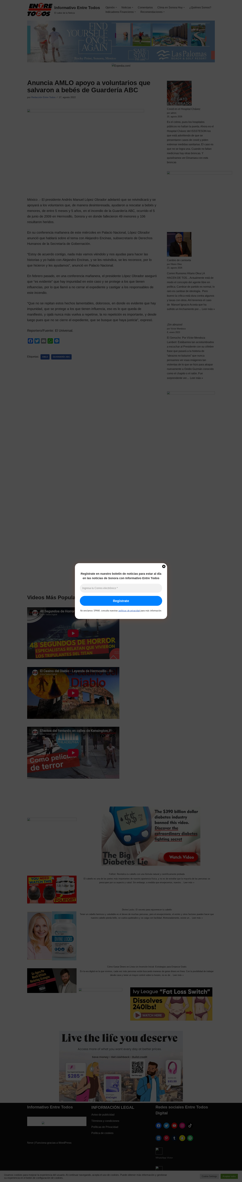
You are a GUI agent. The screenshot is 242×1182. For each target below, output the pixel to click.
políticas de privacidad (129, 610)
